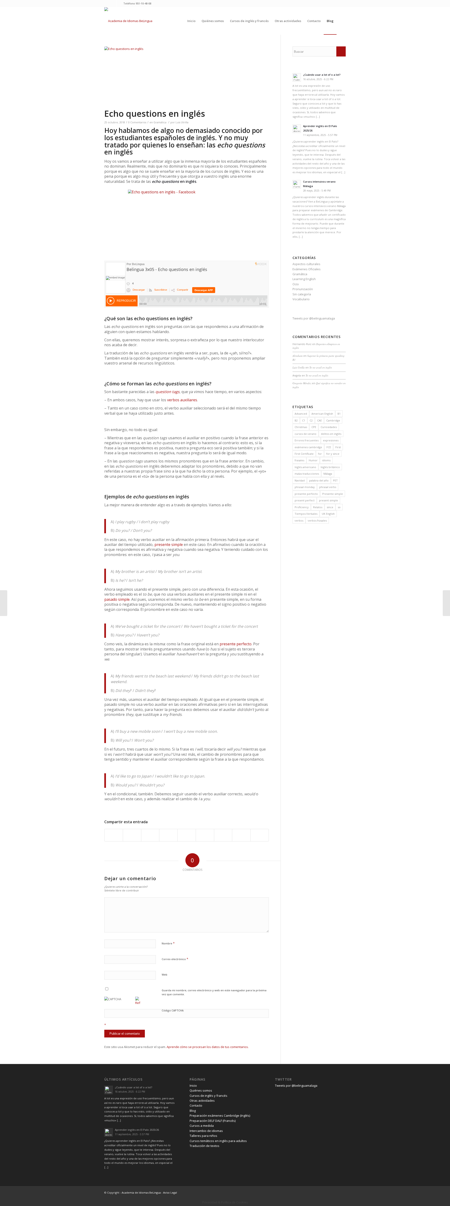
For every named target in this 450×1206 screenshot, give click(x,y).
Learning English (304, 279)
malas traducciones (307, 473)
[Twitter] (105, 3)
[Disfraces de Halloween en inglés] (446, 603)
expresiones (330, 440)
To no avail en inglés (320, 367)
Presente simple (332, 494)
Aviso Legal (170, 1192)
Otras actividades (202, 1100)
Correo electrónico (175, 959)
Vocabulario (301, 299)
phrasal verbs (327, 487)
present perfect (305, 500)
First (338, 447)
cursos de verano (305, 434)
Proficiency (302, 507)
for (320, 453)
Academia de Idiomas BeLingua (141, 1192)
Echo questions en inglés (154, 113)
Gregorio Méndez (301, 383)
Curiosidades (329, 427)
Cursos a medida (202, 1125)
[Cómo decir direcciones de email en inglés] (3, 603)
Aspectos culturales (306, 264)
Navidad (300, 480)
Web (164, 974)
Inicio (193, 1085)
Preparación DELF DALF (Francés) (213, 1121)
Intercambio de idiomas (206, 1131)
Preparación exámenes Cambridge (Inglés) (220, 1115)
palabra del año (319, 480)
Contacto (196, 1105)
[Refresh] (137, 1003)
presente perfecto (235, 643)
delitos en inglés (331, 434)
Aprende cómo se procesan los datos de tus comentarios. (208, 1047)
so (339, 507)
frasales (299, 460)
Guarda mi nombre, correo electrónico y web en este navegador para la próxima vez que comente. (214, 992)
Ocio (295, 284)
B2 (296, 420)
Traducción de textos (204, 1146)
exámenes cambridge (308, 447)
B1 (339, 413)
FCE (328, 447)
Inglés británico (330, 467)
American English (322, 413)
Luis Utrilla (182, 122)
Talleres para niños (203, 1136)
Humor (313, 460)
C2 (311, 420)
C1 (303, 420)
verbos (299, 520)
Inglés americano (305, 467)
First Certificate (304, 453)
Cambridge (333, 420)
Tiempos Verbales (306, 513)
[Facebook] (112, 3)
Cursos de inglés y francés (208, 1095)
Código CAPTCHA (173, 1010)
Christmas (301, 427)
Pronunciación (302, 289)
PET (335, 480)
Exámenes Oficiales (306, 269)
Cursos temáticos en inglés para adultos (218, 1141)
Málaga (327, 473)
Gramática (160, 122)
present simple (328, 500)
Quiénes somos (201, 1090)
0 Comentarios (137, 122)
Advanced (301, 413)
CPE (313, 427)
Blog (193, 1110)
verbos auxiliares (182, 399)
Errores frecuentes (307, 440)
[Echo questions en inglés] (186, 77)
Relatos (317, 507)
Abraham (297, 355)
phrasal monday (305, 487)
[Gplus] (119, 3)
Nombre (168, 943)
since (330, 507)
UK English (328, 513)
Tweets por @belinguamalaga (313, 318)
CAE (319, 420)
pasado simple (117, 599)
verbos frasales (317, 520)
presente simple (168, 544)
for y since (332, 453)
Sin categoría (301, 294)
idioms (326, 460)
